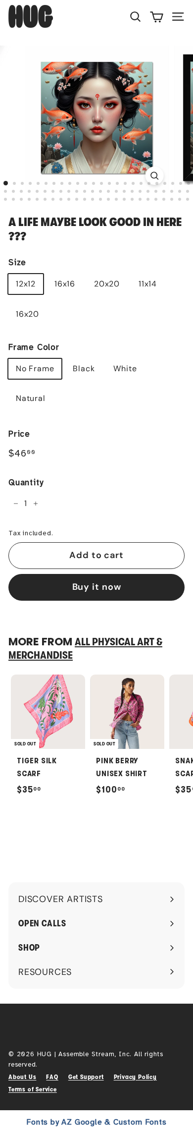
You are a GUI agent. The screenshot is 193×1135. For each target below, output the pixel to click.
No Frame (35, 368)
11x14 (148, 284)
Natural (31, 398)
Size (17, 262)
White (125, 368)
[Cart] (156, 16)
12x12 (26, 284)
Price (19, 434)
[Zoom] (154, 176)
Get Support (86, 1076)
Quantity (25, 482)
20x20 (107, 284)
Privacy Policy (135, 1076)
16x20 (27, 314)
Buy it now (96, 587)
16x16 (64, 284)
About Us (22, 1076)
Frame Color (33, 347)
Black (84, 368)
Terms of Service (32, 1089)
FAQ (52, 1076)
